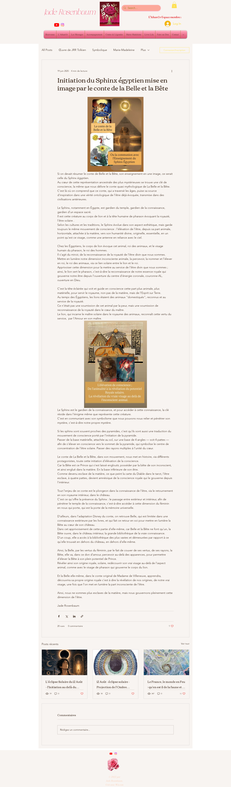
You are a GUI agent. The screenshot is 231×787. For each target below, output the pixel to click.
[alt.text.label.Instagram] (62, 25)
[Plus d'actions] (172, 71)
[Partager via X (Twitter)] (66, 616)
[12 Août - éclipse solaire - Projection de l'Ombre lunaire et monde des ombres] (115, 662)
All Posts (47, 50)
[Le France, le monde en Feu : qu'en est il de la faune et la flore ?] (166, 662)
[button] (174, 5)
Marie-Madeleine (124, 50)
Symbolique (99, 50)
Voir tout (185, 643)
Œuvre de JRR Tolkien (72, 50)
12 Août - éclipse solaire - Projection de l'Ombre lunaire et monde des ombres (113, 684)
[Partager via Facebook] (58, 616)
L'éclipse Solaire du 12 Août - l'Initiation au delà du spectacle (64, 684)
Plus (143, 50)
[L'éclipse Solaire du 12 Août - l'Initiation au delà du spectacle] (64, 662)
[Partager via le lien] (81, 616)
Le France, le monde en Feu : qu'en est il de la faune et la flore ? (166, 684)
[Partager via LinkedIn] (74, 616)
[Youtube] (57, 25)
